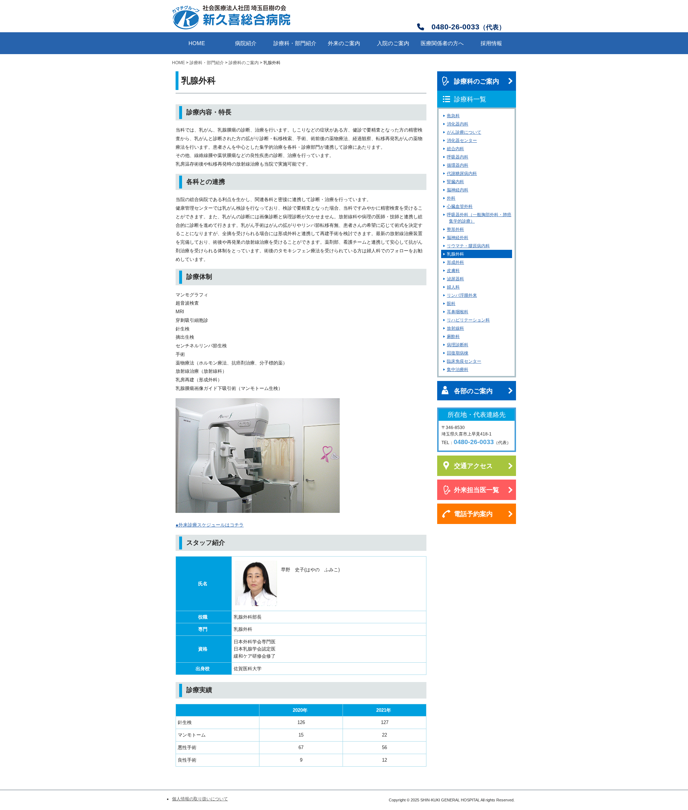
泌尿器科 (455, 278)
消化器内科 (457, 124)
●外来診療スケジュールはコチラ (210, 525)
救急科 (453, 115)
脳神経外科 (457, 237)
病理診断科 (457, 344)
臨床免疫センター (464, 361)
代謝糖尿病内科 (462, 173)
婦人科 (453, 287)
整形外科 (455, 229)
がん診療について (464, 132)
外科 (451, 198)
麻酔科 (453, 336)
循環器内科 (457, 165)
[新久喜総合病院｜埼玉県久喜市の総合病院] (231, 28)
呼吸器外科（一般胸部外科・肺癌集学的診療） (479, 218)
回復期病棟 (457, 353)
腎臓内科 (455, 181)
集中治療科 (457, 369)
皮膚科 (453, 270)
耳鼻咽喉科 (457, 311)
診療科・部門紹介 (207, 62)
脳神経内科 (457, 189)
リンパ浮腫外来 (462, 295)
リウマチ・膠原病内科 (468, 245)
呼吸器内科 (457, 156)
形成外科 (455, 262)
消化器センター (462, 140)
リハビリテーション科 (468, 320)
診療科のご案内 (244, 62)
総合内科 (455, 148)
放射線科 (455, 328)
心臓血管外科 (460, 206)
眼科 (451, 303)
